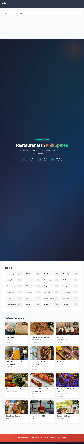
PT (81, 4)
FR (75, 4)
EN (69, 4)
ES (72, 4)
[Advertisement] (42, 27)
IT (66, 4)
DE (78, 4)
